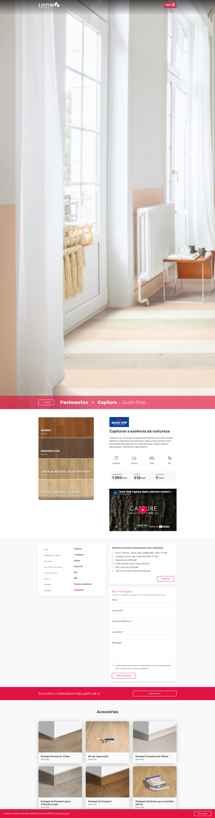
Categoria (48, 591)
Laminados (79, 590)
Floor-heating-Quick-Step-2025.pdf (132, 563)
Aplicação (48, 561)
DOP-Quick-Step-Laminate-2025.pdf (133, 571)
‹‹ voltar (46, 402)
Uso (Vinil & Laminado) (53, 567)
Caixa (46, 550)
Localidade (117, 632)
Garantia (47, 585)
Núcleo (47, 579)
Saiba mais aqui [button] (62, 813)
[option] (66, 427)
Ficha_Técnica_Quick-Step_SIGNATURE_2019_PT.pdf (141, 553)
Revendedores (155, 693)
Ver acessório (60, 753)
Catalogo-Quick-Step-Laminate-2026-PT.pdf (137, 556)
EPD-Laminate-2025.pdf (127, 567)
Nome (115, 600)
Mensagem (117, 643)
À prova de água (50, 573)
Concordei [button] (202, 814)
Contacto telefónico (122, 621)
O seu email (118, 610)
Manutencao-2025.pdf (126, 560)
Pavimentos (74, 402)
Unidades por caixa (51, 555)
